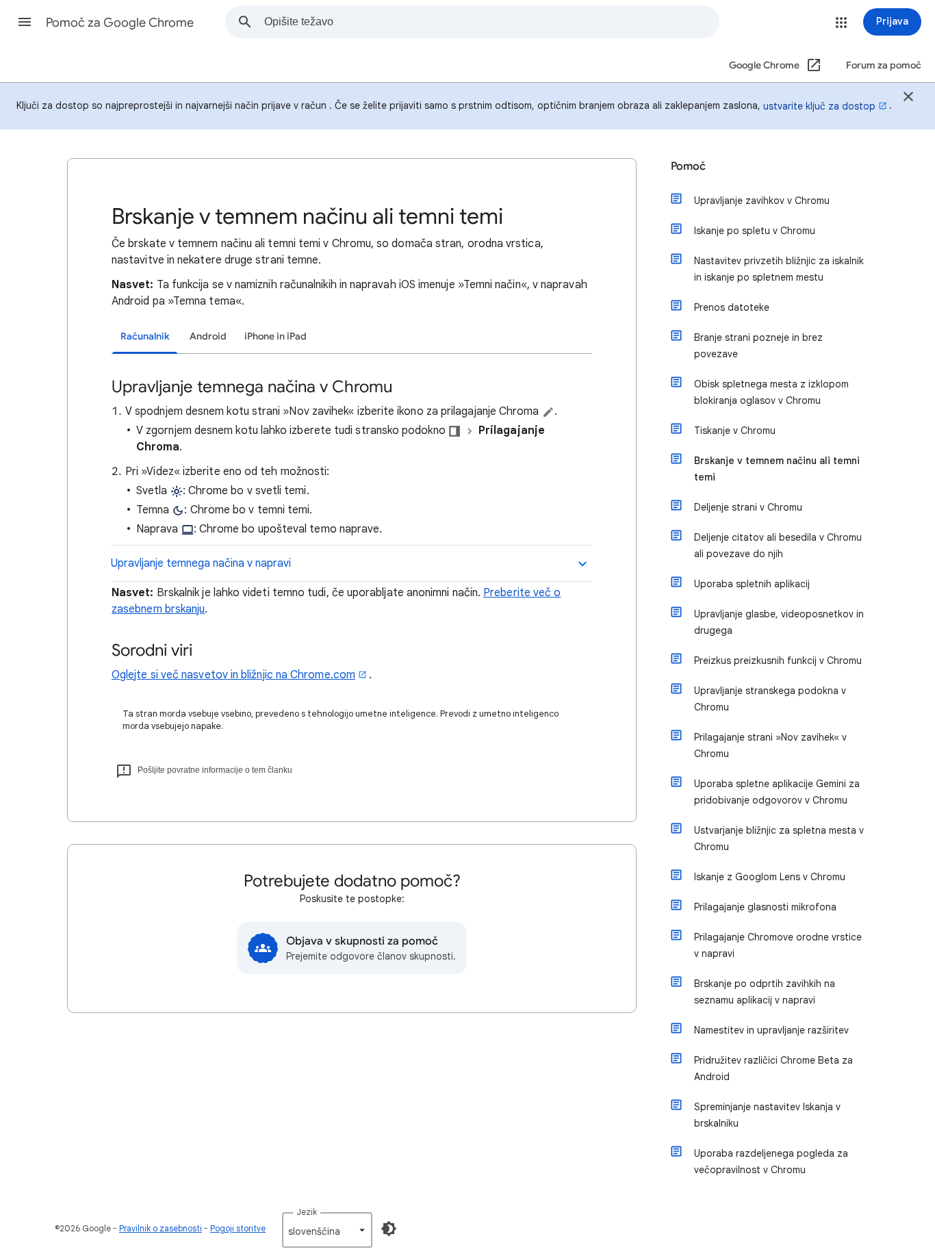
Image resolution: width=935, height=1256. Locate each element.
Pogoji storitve (238, 1228)
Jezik (306, 1212)
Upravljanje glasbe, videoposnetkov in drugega (779, 622)
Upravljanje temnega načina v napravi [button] (201, 563)
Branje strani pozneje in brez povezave (758, 345)
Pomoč (688, 166)
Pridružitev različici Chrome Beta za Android (773, 1068)
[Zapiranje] (908, 98)
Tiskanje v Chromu (735, 430)
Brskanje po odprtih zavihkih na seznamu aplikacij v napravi (764, 991)
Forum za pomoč (883, 65)
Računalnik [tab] (144, 336)
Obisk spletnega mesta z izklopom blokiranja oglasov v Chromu (771, 392)
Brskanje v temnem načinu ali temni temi (777, 468)
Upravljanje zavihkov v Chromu (762, 200)
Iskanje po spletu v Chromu (754, 231)
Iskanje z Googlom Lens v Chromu (769, 877)
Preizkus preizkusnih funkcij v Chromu (778, 660)
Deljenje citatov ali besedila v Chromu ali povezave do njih (778, 545)
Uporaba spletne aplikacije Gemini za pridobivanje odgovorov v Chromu (777, 792)
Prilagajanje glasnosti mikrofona (765, 907)
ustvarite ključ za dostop (819, 106)
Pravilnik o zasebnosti (160, 1228)
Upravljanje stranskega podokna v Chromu (770, 698)
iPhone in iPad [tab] (275, 336)
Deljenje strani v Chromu (748, 507)
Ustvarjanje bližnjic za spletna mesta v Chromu (779, 838)
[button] (24, 21)
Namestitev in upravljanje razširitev (771, 1030)
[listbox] (327, 1230)
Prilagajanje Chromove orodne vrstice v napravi (778, 945)
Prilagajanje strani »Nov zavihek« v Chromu (770, 745)
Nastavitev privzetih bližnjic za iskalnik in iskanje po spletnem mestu (779, 269)
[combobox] (491, 22)
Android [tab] (208, 336)
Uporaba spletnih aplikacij (752, 584)
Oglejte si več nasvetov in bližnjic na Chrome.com (233, 675)
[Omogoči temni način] (388, 1228)
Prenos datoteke (731, 307)
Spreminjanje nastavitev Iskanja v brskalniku (767, 1115)
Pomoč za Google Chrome (120, 22)
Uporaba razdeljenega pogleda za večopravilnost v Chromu (771, 1161)
